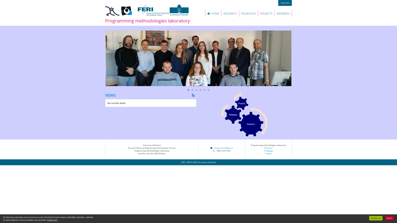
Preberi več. (52, 220)
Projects (268, 153)
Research (268, 148)
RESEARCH (230, 13)
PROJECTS (266, 13)
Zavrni (389, 218)
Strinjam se (376, 218)
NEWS (110, 95)
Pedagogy (268, 150)
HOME (215, 13)
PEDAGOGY (248, 13)
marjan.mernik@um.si (223, 148)
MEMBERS (283, 13)
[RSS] (194, 95)
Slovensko (285, 3)
